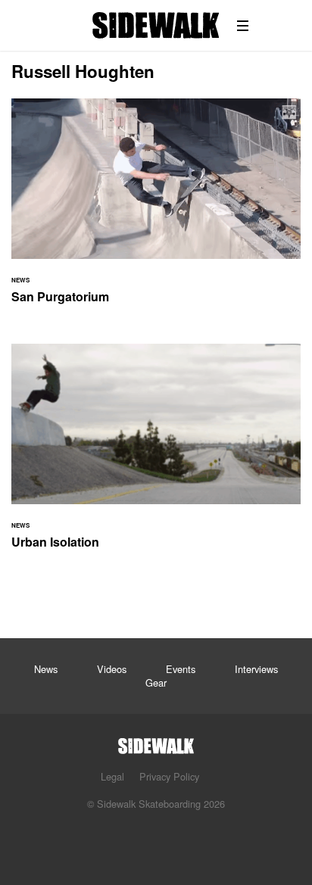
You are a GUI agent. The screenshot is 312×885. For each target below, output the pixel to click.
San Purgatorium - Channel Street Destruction (156, 210)
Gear (156, 682)
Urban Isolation (156, 455)
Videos (111, 669)
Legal (112, 776)
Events (180, 669)
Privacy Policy (169, 776)
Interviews (256, 669)
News (46, 669)
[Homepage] (156, 741)
